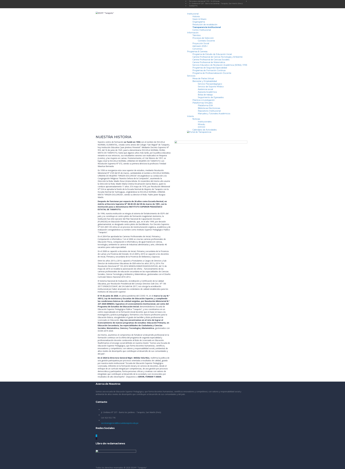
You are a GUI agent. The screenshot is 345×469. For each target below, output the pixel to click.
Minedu (201, 124)
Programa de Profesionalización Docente (211, 73)
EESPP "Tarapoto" (139, 467)
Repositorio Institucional (209, 111)
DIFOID (201, 127)
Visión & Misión (199, 19)
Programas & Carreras (197, 51)
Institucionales (204, 121)
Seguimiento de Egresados (211, 97)
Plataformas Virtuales (202, 103)
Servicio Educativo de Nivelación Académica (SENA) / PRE (219, 65)
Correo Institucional (201, 30)
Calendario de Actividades (204, 130)
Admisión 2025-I (200, 46)
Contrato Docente (206, 41)
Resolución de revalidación (204, 24)
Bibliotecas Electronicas (209, 108)
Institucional (193, 14)
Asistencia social (205, 89)
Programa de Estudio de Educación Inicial (212, 54)
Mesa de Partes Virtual (203, 78)
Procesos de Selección (203, 38)
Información (193, 32)
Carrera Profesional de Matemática (208, 62)
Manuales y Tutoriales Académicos (214, 113)
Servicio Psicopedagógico (210, 84)
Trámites (196, 35)
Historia (196, 16)
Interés (190, 116)
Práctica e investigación (203, 100)
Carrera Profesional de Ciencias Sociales (210, 59)
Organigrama (198, 22)
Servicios (191, 76)
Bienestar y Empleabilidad (204, 81)
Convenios (197, 49)
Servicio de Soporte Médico (211, 86)
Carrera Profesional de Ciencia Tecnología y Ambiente (217, 57)
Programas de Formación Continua (208, 70)
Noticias (196, 119)
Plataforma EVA (205, 105)
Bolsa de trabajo (205, 94)
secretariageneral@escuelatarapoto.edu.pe (119, 423)
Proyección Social (200, 43)
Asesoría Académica (207, 92)
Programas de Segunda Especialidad (209, 67)
